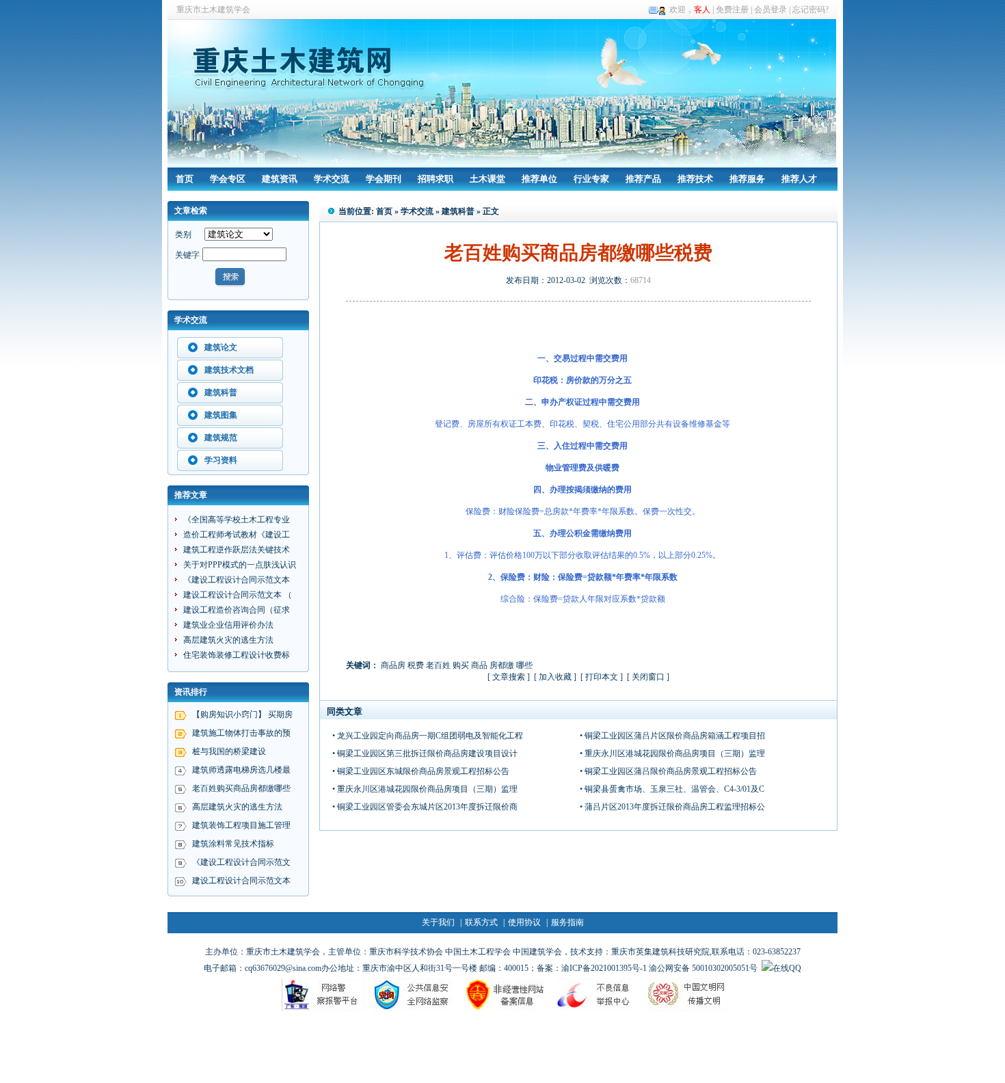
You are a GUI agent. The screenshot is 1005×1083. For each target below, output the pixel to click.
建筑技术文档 (229, 370)
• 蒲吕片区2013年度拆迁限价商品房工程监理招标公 (672, 807)
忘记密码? (810, 9)
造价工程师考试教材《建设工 (236, 534)
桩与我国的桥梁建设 (229, 751)
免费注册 (732, 9)
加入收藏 (555, 677)
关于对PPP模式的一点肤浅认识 (239, 565)
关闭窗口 (648, 677)
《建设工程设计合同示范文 (241, 862)
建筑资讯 (279, 179)
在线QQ (787, 968)
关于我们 (438, 922)
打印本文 (601, 677)
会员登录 (770, 9)
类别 (183, 234)
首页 (184, 179)
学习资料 (220, 460)
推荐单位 (539, 179)
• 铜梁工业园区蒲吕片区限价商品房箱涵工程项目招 (672, 735)
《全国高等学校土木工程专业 (236, 519)
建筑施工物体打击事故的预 (241, 733)
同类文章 (344, 711)
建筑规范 (220, 437)
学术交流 (331, 179)
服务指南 (567, 922)
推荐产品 (643, 179)
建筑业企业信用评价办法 (228, 625)
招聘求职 (435, 179)
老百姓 (438, 665)
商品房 (393, 665)
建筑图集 (220, 415)
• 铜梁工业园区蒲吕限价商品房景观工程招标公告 (668, 771)
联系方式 (481, 922)
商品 (479, 665)
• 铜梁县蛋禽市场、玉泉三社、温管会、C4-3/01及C (672, 789)
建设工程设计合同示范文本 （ (237, 595)
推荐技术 (695, 179)
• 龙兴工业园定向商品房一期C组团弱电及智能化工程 (427, 735)
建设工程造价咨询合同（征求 (236, 610)
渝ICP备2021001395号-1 (604, 968)
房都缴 (502, 665)
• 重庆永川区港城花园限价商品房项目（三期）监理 (672, 753)
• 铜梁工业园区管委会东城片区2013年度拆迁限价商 (425, 807)
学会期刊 (383, 179)
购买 (461, 665)
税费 (415, 665)
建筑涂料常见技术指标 (233, 843)
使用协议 (524, 922)
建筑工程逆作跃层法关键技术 (236, 549)
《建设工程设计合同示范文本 (236, 580)
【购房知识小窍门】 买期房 (242, 714)
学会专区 (227, 179)
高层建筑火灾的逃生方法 (228, 640)
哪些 (524, 665)
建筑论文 (220, 347)
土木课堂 (487, 179)
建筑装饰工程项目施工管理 (241, 825)
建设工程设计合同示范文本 (241, 880)
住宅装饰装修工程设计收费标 (236, 655)
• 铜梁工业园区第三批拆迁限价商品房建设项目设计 (425, 753)
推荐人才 (799, 179)
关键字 (187, 255)
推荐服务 (747, 179)
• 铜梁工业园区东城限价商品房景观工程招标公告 (420, 771)
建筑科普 (220, 392)
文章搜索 (508, 677)
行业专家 (591, 179)
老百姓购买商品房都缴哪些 (241, 788)
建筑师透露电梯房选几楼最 (241, 770)
